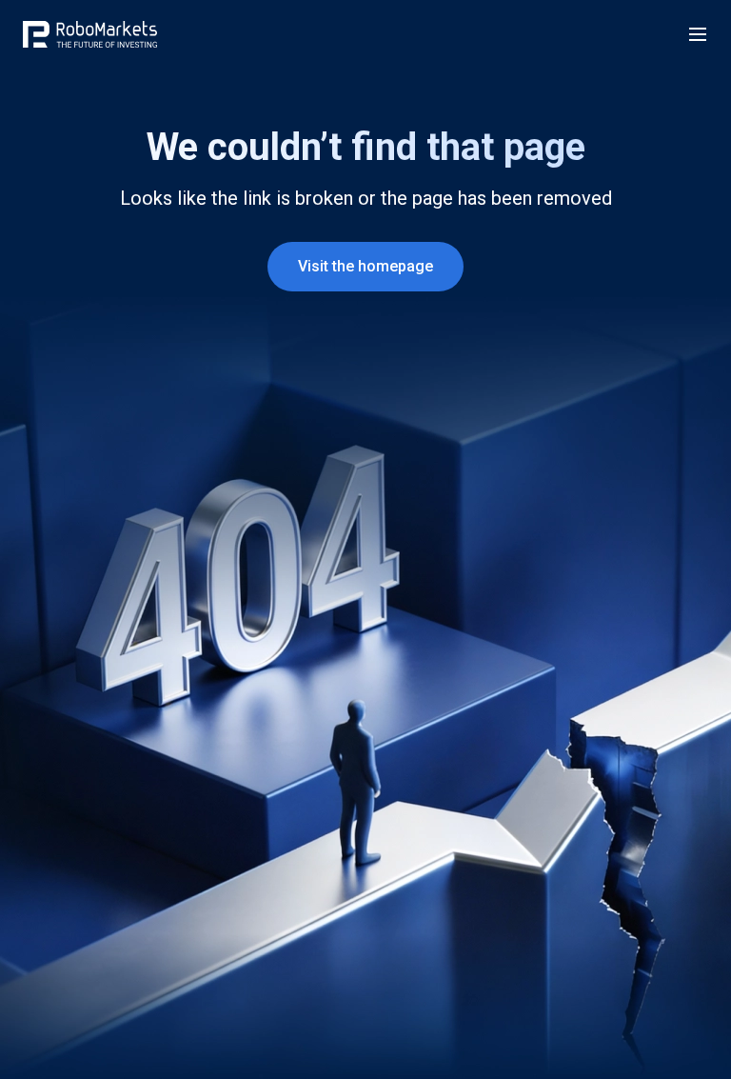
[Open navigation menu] (697, 34)
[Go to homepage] (90, 34)
